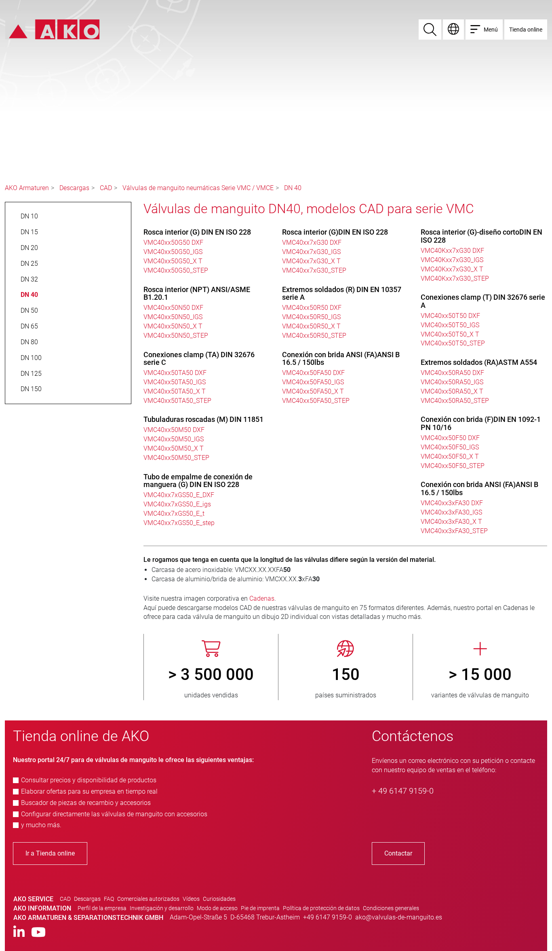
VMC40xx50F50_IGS (450, 447)
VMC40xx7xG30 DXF (311, 242)
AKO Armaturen (27, 188)
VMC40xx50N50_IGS (172, 317)
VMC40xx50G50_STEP (175, 270)
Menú (491, 29)
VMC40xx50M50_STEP (176, 458)
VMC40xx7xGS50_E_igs (177, 504)
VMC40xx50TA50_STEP (177, 401)
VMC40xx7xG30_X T (311, 261)
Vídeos (191, 899)
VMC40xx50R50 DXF (311, 307)
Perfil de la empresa (102, 908)
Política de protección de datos (321, 908)
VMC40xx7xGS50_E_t (173, 513)
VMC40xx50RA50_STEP (455, 401)
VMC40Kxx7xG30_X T (452, 269)
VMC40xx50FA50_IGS (313, 382)
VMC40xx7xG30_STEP (314, 270)
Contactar (398, 853)
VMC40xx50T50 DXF (450, 316)
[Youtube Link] (38, 933)
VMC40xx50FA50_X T (313, 391)
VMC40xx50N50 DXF (173, 307)
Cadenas (261, 598)
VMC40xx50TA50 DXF (174, 373)
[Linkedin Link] (19, 933)
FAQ (109, 899)
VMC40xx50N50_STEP (175, 335)
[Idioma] (453, 29)
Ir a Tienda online (50, 853)
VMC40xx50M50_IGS (173, 439)
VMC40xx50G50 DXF (173, 242)
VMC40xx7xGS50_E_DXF (178, 495)
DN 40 (292, 188)
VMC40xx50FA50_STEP (316, 401)
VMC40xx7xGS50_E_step (179, 523)
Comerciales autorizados (148, 899)
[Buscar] (430, 29)
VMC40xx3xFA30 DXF (452, 503)
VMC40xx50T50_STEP (453, 343)
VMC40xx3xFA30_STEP (454, 531)
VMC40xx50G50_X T (172, 261)
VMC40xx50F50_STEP (453, 466)
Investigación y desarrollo (162, 908)
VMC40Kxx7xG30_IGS (452, 260)
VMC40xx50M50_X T (173, 448)
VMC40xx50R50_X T (311, 326)
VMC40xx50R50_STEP (314, 335)
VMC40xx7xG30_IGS (311, 252)
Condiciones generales (391, 908)
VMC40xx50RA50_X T (452, 391)
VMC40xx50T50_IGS (450, 325)
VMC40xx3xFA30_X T (451, 521)
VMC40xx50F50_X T (450, 456)
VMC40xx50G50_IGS (172, 252)
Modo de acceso (217, 908)
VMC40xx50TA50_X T (174, 391)
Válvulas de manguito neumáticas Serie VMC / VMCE (198, 188)
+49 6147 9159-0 (327, 917)
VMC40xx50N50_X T (172, 326)
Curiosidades (219, 899)
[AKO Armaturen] (52, 29)
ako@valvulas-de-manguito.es (398, 917)
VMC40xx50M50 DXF (173, 430)
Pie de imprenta (260, 908)
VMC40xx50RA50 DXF (452, 373)
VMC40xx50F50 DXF (450, 438)
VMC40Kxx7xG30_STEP (455, 278)
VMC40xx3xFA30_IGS (451, 512)
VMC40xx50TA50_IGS (174, 382)
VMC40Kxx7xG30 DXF (452, 250)
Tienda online (525, 29)
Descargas (74, 188)
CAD (106, 188)
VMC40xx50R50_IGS (311, 317)
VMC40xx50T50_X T (450, 334)
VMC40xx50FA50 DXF (313, 373)
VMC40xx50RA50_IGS (452, 382)
